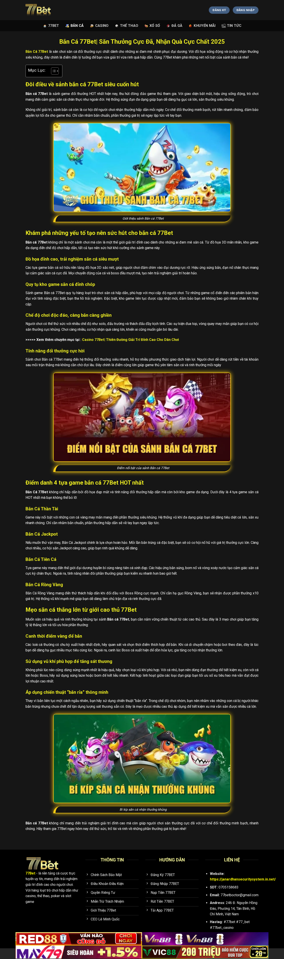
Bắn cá (77, 26)
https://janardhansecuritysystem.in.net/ (243, 879)
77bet (53, 26)
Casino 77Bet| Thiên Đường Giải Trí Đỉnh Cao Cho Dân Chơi (130, 340)
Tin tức (234, 26)
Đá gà (177, 26)
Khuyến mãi (204, 26)
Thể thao (129, 26)
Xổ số (155, 26)
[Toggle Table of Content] (53, 71)
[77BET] (44, 10)
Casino (102, 26)
